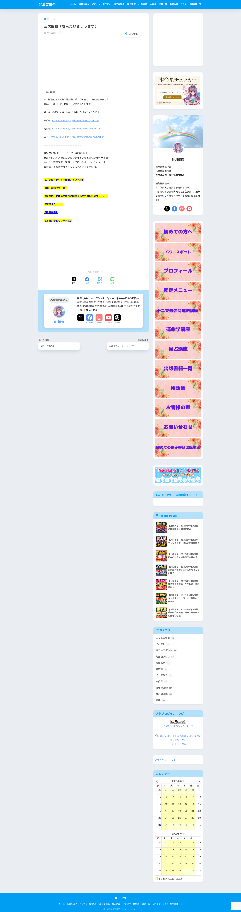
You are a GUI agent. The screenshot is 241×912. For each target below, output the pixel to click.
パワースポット (166, 650)
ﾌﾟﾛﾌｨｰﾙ (96, 4)
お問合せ (174, 4)
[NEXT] (198, 781)
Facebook (89, 322)
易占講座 (131, 4)
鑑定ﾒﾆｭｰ (107, 4)
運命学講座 (119, 4)
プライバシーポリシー (167, 759)
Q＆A (183, 4)
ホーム (73, 4)
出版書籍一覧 (195, 4)
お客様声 (142, 4)
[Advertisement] (93, 61)
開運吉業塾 (47, 4)
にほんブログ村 (178, 744)
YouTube (108, 322)
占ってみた (163, 675)
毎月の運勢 (164, 693)
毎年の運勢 (164, 687)
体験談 (153, 4)
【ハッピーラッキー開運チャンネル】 (64, 179)
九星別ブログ (165, 656)
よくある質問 (165, 637)
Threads (117, 322)
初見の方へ (84, 4)
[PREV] (157, 781)
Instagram (99, 322)
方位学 (161, 681)
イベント (162, 644)
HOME (122, 898)
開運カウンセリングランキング (178, 726)
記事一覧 (163, 4)
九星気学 (163, 662)
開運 (160, 700)
